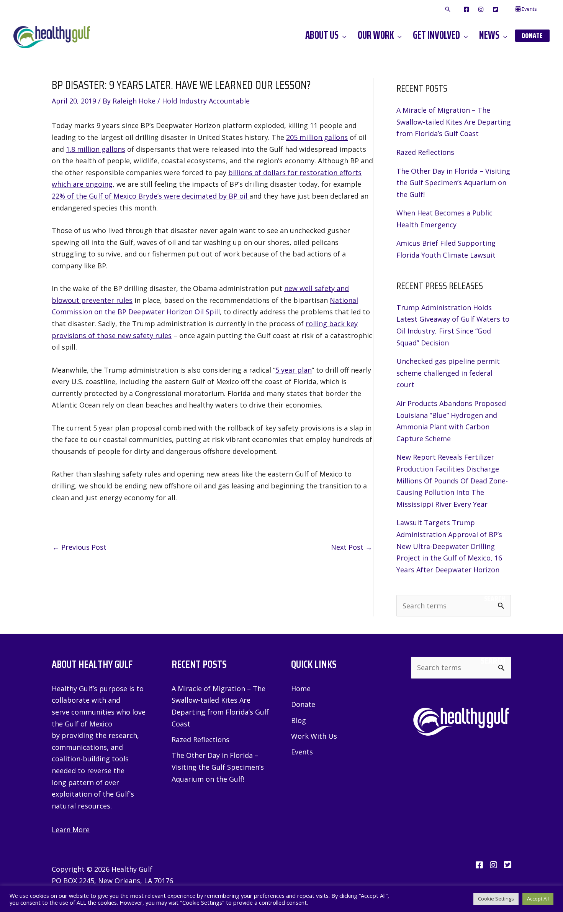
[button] (447, 9)
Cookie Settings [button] (496, 898)
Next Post (351, 547)
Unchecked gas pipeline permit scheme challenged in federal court (448, 373)
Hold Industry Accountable (206, 100)
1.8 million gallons (95, 149)
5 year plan (293, 370)
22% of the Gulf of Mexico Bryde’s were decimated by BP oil (150, 195)
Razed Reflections (425, 152)
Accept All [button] (538, 898)
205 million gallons (317, 137)
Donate (303, 704)
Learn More (71, 829)
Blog (298, 720)
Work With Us (314, 736)
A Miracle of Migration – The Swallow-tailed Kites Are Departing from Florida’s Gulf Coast (453, 121)
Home (301, 688)
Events (302, 751)
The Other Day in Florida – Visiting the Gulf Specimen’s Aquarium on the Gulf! (453, 182)
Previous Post (79, 547)
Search (494, 598)
